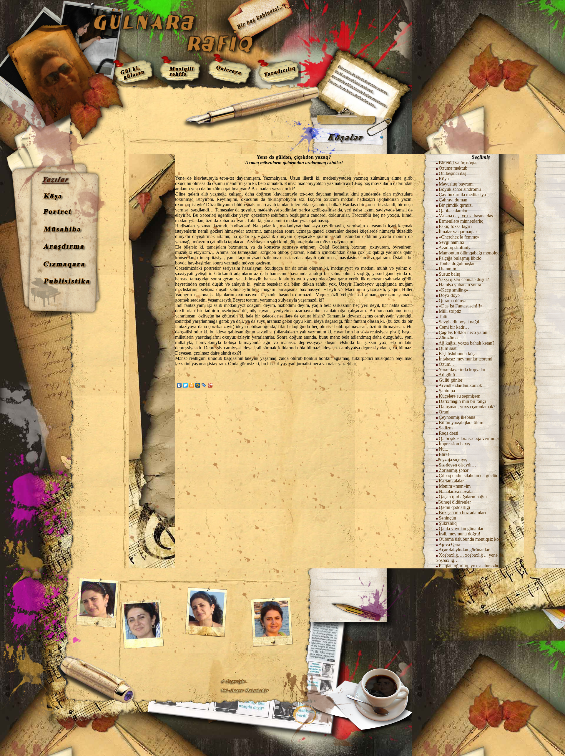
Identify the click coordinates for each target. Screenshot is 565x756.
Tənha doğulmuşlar (457, 263)
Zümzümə (448, 337)
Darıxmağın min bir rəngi (462, 401)
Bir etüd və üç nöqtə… (460, 162)
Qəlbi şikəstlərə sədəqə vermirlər (468, 438)
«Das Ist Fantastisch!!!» (461, 305)
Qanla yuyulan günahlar (461, 528)
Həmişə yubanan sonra (460, 284)
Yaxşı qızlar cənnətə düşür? (463, 279)
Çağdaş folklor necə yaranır (464, 332)
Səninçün (447, 517)
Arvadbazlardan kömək (460, 385)
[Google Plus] (210, 385)
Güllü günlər (450, 380)
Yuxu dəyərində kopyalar (461, 369)
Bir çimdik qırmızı (456, 205)
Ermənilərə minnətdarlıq (461, 221)
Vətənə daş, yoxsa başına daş (466, 215)
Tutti (443, 316)
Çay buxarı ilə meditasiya (462, 194)
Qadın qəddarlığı (454, 507)
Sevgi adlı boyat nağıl (459, 321)
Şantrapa (447, 390)
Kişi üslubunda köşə (457, 353)
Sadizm (446, 427)
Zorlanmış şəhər (453, 470)
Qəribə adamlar (453, 210)
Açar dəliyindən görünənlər (463, 549)
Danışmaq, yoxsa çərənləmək (466, 406)
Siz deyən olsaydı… (457, 464)
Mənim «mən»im (454, 486)
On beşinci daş (452, 173)
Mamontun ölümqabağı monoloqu (470, 252)
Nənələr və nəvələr (456, 491)
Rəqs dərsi (448, 433)
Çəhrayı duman (453, 199)
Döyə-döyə (449, 295)
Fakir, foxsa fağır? (455, 226)
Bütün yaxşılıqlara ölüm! (462, 422)
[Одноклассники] (192, 385)
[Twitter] (185, 385)
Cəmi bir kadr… (454, 327)
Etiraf (443, 454)
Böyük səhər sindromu (460, 189)
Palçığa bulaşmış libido (460, 258)
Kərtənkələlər (451, 480)
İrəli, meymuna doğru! (459, 533)
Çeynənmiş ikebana (457, 417)
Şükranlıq (448, 523)
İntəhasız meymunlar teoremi (465, 358)
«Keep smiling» (453, 289)
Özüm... (446, 364)
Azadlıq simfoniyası (457, 247)
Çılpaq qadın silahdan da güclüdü (470, 475)
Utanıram (447, 268)
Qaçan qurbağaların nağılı (463, 496)
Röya (444, 178)
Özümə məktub (453, 168)
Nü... (443, 448)
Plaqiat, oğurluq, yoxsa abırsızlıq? (470, 565)
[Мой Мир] (198, 385)
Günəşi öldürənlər (454, 501)
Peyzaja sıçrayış (452, 459)
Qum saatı (448, 348)
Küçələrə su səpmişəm (459, 395)
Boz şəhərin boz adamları (462, 512)
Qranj (444, 411)
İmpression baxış (454, 443)
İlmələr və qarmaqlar (458, 231)
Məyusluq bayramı (456, 183)
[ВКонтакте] (179, 385)
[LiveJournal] (204, 385)
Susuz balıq (449, 274)
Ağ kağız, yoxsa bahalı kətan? (466, 342)
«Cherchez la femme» (459, 236)
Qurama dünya (452, 300)
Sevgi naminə (451, 242)
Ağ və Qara (449, 544)
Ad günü (446, 374)
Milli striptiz (450, 311)
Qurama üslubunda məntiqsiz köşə (471, 539)
